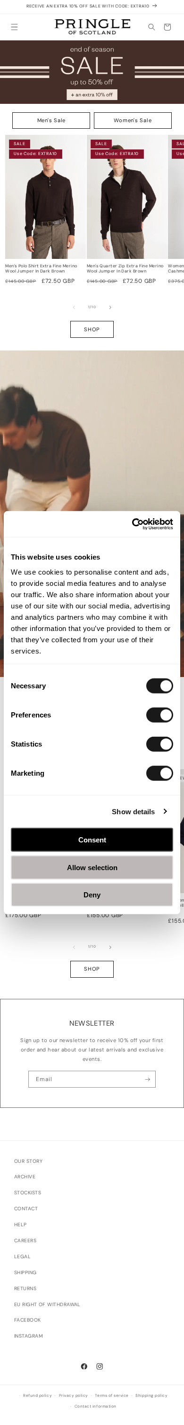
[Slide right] (110, 307)
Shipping (25, 1272)
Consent (92, 840)
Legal (22, 1257)
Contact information (96, 1406)
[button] (14, 27)
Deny (92, 895)
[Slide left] (74, 307)
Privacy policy (73, 1395)
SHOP (92, 329)
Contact (26, 1209)
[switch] (159, 715)
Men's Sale (51, 120)
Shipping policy (151, 1395)
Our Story (28, 1161)
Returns (25, 1288)
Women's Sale (132, 120)
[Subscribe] (147, 1079)
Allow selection (92, 867)
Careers (25, 1241)
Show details (133, 811)
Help (20, 1225)
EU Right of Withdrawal (47, 1304)
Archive (24, 1177)
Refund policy (37, 1395)
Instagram (28, 1336)
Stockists (27, 1193)
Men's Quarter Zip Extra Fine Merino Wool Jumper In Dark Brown (125, 269)
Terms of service (111, 1395)
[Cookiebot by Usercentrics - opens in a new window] (132, 524)
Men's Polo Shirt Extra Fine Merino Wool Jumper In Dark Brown (41, 269)
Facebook (27, 1320)
